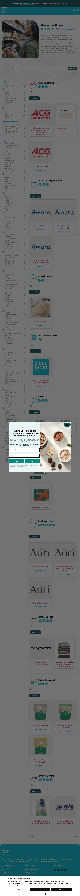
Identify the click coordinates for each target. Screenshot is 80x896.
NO (32, 461)
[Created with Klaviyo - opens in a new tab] (40, 473)
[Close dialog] (67, 425)
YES (16, 461)
